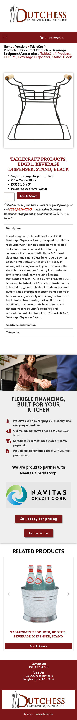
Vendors (21, 46)
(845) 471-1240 (20, 209)
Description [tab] (13, 228)
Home (8, 46)
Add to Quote (28, 196)
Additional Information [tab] (21, 324)
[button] (5, 37)
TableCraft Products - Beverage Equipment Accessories (35, 52)
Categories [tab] (12, 332)
